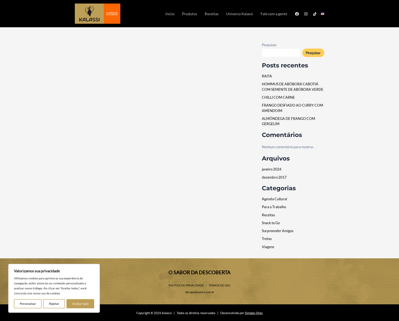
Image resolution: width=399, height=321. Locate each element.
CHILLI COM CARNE (278, 97)
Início (170, 13)
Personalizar (28, 303)
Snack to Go (271, 223)
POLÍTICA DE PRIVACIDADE (186, 285)
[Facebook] (297, 14)
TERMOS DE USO (220, 285)
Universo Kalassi (239, 13)
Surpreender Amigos (277, 231)
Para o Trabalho (274, 207)
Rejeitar (54, 303)
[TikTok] (315, 14)
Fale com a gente (274, 13)
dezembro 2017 (274, 177)
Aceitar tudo (80, 303)
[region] (54, 288)
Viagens (268, 247)
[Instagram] (306, 14)
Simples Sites (254, 313)
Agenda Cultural (274, 199)
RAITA (267, 76)
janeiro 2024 (271, 169)
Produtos (189, 13)
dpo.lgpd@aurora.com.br (199, 292)
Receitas (212, 13)
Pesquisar (269, 45)
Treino (267, 238)
